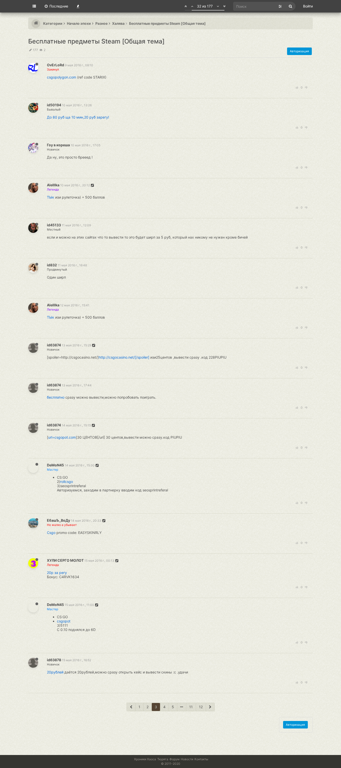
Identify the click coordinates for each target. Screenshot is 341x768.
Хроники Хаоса (145, 759)
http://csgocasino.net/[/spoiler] (124, 357)
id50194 (54, 105)
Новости (187, 759)
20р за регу (57, 572)
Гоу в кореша (58, 145)
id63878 (54, 660)
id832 (52, 265)
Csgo (51, 532)
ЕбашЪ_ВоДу (58, 520)
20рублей (55, 672)
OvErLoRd (55, 65)
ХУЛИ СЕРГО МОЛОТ (65, 560)
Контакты (201, 759)
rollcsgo (66, 481)
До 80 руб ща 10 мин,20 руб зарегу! (78, 117)
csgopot (63, 621)
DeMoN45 (55, 465)
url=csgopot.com (62, 437)
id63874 (54, 345)
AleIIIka (53, 185)
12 (201, 707)
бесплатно (55, 397)
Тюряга (162, 759)
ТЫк (50, 197)
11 (191, 707)
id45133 (54, 225)
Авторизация (299, 51)
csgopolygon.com (61, 77)
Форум (174, 759)
